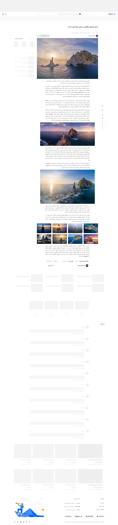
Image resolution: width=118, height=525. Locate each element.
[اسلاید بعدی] (12, 46)
